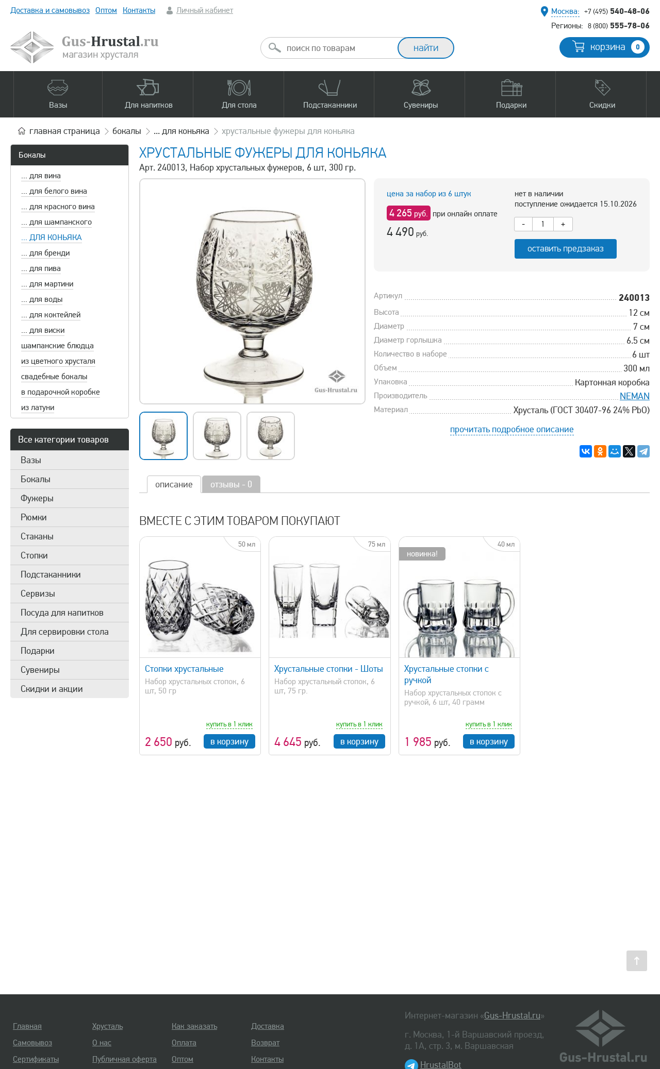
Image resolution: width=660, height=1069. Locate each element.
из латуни (37, 407)
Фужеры (37, 498)
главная (64, 131)
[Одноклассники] (600, 451)
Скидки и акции (52, 688)
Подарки (38, 650)
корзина (615, 47)
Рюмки (34, 517)
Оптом (106, 10)
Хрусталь (107, 1026)
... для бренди (45, 253)
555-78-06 (619, 25)
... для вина (41, 176)
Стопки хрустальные (184, 668)
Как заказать (194, 1026)
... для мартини (47, 284)
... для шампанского (56, 222)
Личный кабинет (204, 10)
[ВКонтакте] (586, 451)
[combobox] (338, 48)
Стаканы (37, 536)
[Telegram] (643, 451)
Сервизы (38, 593)
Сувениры (40, 669)
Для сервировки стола (65, 631)
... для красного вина (58, 206)
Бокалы (32, 155)
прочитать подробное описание (512, 429)
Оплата (184, 1043)
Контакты (139, 10)
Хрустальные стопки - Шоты (328, 668)
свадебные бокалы (54, 376)
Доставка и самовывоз (50, 10)
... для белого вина (54, 191)
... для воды (41, 299)
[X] (629, 451)
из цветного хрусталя (58, 361)
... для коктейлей (50, 315)
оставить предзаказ (565, 248)
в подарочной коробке (60, 392)
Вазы (31, 460)
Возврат (265, 1043)
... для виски (42, 330)
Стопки (34, 555)
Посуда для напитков (62, 612)
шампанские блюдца (57, 346)
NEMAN (635, 396)
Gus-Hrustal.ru (512, 1015)
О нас (101, 1043)
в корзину (229, 741)
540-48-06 (617, 11)
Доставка (267, 1026)
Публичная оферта (124, 1059)
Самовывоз (32, 1043)
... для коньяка (51, 237)
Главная (27, 1026)
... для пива (41, 268)
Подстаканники (51, 574)
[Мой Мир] (614, 451)
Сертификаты (36, 1059)
